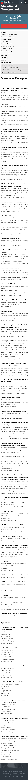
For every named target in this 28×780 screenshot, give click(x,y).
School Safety (4, 60)
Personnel (4, 55)
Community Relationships (9, 35)
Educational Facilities (7, 46)
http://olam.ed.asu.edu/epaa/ (8, 541)
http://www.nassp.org (6, 661)
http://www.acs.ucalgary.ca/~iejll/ (9, 557)
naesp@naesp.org (9, 641)
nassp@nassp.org (9, 659)
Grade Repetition (5, 53)
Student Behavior (6, 62)
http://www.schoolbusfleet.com (9, 520)
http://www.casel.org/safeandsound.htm (11, 234)
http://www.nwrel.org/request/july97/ (10, 470)
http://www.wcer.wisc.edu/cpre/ (9, 759)
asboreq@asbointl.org (10, 729)
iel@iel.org (6, 693)
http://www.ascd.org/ (6, 714)
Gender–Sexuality (6, 51)
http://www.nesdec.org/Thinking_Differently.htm (13, 493)
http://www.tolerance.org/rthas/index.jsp (11, 279)
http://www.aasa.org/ (6, 677)
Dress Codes (4, 41)
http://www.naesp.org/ (6, 643)
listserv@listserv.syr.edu (9, 604)
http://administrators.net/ (7, 320)
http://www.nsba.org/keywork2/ (9, 407)
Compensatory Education (8, 37)
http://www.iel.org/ (5, 695)
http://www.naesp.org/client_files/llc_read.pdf (12, 336)
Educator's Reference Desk (7, 2)
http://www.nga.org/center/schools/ (10, 211)
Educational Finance (6, 49)
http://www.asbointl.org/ (7, 732)
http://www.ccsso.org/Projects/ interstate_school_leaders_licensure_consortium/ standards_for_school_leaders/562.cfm (14, 293)
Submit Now (14, 26)
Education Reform (6, 44)
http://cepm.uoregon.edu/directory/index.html (12, 418)
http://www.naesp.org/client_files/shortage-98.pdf (14, 393)
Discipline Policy (6, 39)
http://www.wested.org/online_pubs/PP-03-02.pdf (14, 179)
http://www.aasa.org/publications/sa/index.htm (13, 532)
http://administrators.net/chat (8, 616)
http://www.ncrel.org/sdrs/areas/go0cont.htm (12, 452)
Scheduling (4, 58)
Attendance (4, 32)
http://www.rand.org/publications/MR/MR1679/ (13, 197)
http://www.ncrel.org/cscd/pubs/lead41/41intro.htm (14, 507)
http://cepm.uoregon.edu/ (7, 306)
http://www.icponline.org (7, 570)
